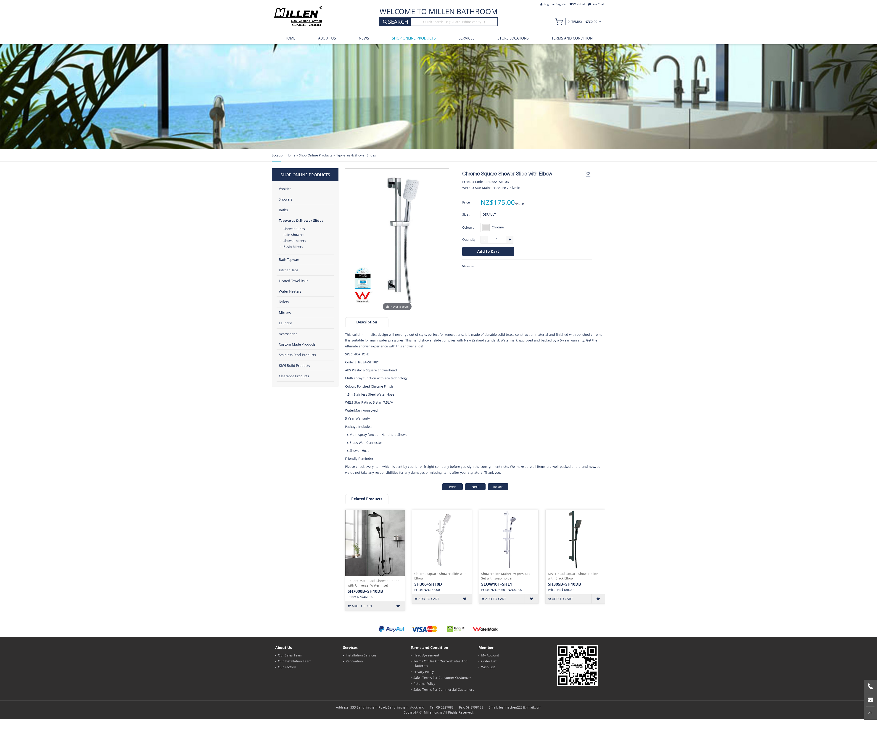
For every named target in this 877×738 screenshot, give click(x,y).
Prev (452, 486)
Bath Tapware (289, 259)
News (364, 38)
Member (486, 647)
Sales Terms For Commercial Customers (443, 689)
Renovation (354, 661)
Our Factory (287, 667)
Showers (285, 199)
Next (475, 486)
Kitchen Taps (288, 270)
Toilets (284, 301)
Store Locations (513, 38)
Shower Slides (294, 229)
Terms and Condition (572, 38)
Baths (283, 210)
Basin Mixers (293, 246)
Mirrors (285, 312)
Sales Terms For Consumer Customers (442, 677)
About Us (327, 38)
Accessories (288, 333)
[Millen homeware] (298, 16)
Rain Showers (293, 235)
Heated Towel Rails (293, 280)
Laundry (285, 323)
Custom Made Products (297, 344)
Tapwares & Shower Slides (356, 155)
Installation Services (361, 655)
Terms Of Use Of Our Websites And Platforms (440, 663)
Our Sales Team (290, 655)
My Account (490, 655)
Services (467, 38)
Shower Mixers (294, 240)
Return (498, 486)
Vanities (285, 188)
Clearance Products (294, 376)
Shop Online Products (414, 38)
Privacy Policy (423, 671)
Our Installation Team (294, 661)
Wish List (579, 4)
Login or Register (555, 4)
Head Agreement (426, 655)
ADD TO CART (362, 606)
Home (290, 38)
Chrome (498, 227)
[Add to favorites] (588, 174)
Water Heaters (290, 291)
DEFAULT (489, 214)
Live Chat (598, 4)
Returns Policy (424, 683)
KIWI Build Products (294, 365)
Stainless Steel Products (297, 354)
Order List (489, 661)
